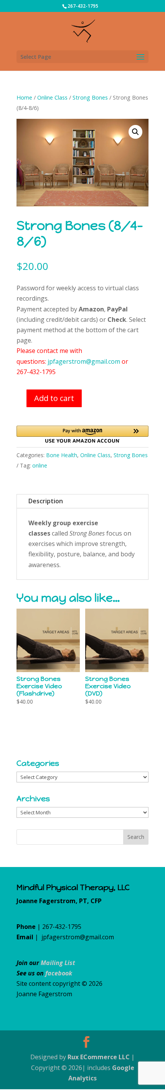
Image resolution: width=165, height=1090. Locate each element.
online (39, 465)
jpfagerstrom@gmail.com (84, 361)
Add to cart (54, 398)
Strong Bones (90, 97)
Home (24, 97)
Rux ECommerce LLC (99, 1057)
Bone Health (61, 455)
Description (45, 501)
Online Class (52, 97)
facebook (58, 973)
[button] (135, 132)
